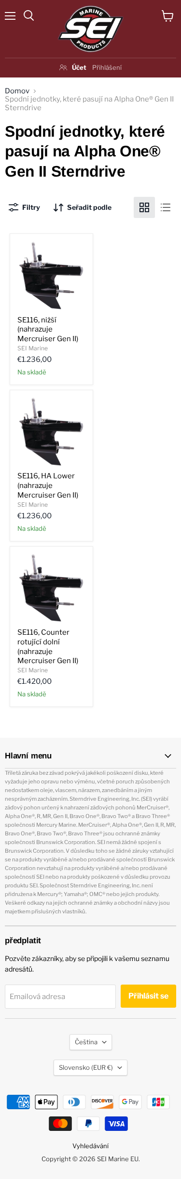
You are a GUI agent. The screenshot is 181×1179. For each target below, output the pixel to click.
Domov (17, 91)
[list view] (165, 207)
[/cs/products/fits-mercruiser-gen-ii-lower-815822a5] (51, 275)
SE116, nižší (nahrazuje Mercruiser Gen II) (47, 329)
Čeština (86, 1042)
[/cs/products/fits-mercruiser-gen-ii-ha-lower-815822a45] (51, 431)
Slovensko (86, 1067)
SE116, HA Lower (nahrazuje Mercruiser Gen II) (47, 485)
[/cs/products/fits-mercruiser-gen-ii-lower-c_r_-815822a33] (51, 588)
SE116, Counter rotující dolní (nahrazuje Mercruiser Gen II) (47, 646)
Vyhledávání (90, 1146)
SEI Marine (32, 348)
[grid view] (144, 207)
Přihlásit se (148, 995)
